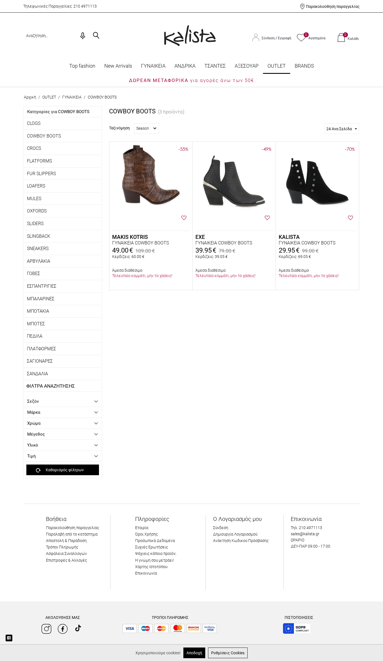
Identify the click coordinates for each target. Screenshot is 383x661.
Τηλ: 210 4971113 (306, 527)
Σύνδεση (269, 38)
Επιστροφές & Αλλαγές (66, 560)
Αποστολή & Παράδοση (66, 540)
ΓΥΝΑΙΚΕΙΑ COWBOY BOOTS (140, 243)
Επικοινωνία (146, 573)
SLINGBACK (38, 236)
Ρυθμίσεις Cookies (227, 653)
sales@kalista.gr (305, 534)
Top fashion (82, 66)
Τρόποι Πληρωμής (62, 547)
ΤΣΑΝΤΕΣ (215, 66)
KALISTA (289, 237)
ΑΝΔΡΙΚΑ (184, 66)
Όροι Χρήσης (146, 534)
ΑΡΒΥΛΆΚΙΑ (38, 261)
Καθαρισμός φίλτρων (65, 470)
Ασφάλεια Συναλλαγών (66, 553)
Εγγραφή (284, 38)
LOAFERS (36, 186)
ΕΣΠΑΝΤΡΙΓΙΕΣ (41, 286)
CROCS (34, 148)
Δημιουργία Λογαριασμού (235, 534)
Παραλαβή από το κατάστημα (72, 534)
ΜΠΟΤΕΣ (36, 323)
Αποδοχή (194, 653)
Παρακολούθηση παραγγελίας (333, 6)
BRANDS (304, 66)
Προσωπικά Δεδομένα (155, 540)
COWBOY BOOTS (44, 136)
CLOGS (33, 123)
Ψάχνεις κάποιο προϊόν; (155, 553)
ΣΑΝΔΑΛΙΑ (37, 373)
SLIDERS (35, 223)
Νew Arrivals (118, 66)
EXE (200, 237)
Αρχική (30, 97)
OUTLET (276, 66)
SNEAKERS (38, 248)
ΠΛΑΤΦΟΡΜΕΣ (41, 348)
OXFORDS (37, 211)
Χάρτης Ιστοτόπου (151, 566)
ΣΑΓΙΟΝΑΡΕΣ (40, 361)
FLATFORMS (39, 161)
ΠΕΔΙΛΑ (34, 336)
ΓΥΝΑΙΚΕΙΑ (153, 66)
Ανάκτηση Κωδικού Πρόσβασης (241, 540)
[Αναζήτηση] (96, 36)
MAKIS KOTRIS (130, 237)
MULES (34, 198)
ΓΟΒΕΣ (33, 273)
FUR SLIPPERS (41, 173)
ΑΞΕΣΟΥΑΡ (247, 66)
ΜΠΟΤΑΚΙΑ (38, 311)
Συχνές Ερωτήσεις (151, 547)
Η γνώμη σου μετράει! (154, 560)
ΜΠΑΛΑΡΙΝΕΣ (40, 298)
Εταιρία (141, 527)
